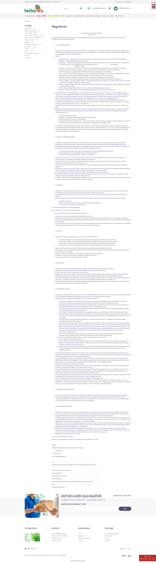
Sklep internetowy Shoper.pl (78, 560)
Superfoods (28, 28)
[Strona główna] (34, 8)
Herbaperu (122, 548)
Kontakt (80, 540)
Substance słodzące (31, 44)
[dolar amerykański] (145, 558)
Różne (26, 51)
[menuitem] (31, 16)
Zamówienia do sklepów (111, 534)
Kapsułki (27, 42)
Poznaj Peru (31, 528)
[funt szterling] (153, 558)
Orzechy (27, 49)
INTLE (64, 555)
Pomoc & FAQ (108, 536)
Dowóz (129, 548)
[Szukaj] (81, 8)
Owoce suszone (29, 40)
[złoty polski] (142, 558)
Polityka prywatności (84, 538)
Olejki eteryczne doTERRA (32, 37)
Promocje (27, 58)
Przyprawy (28, 46)
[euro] (149, 558)
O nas (79, 534)
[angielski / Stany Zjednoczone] (153, 7)
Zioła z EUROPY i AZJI (31, 35)
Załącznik (61, 89)
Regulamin (81, 536)
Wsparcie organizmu (30, 31)
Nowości (27, 55)
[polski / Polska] (153, 4)
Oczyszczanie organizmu (32, 53)
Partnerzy (108, 540)
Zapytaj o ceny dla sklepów (81, 495)
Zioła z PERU (28, 33)
